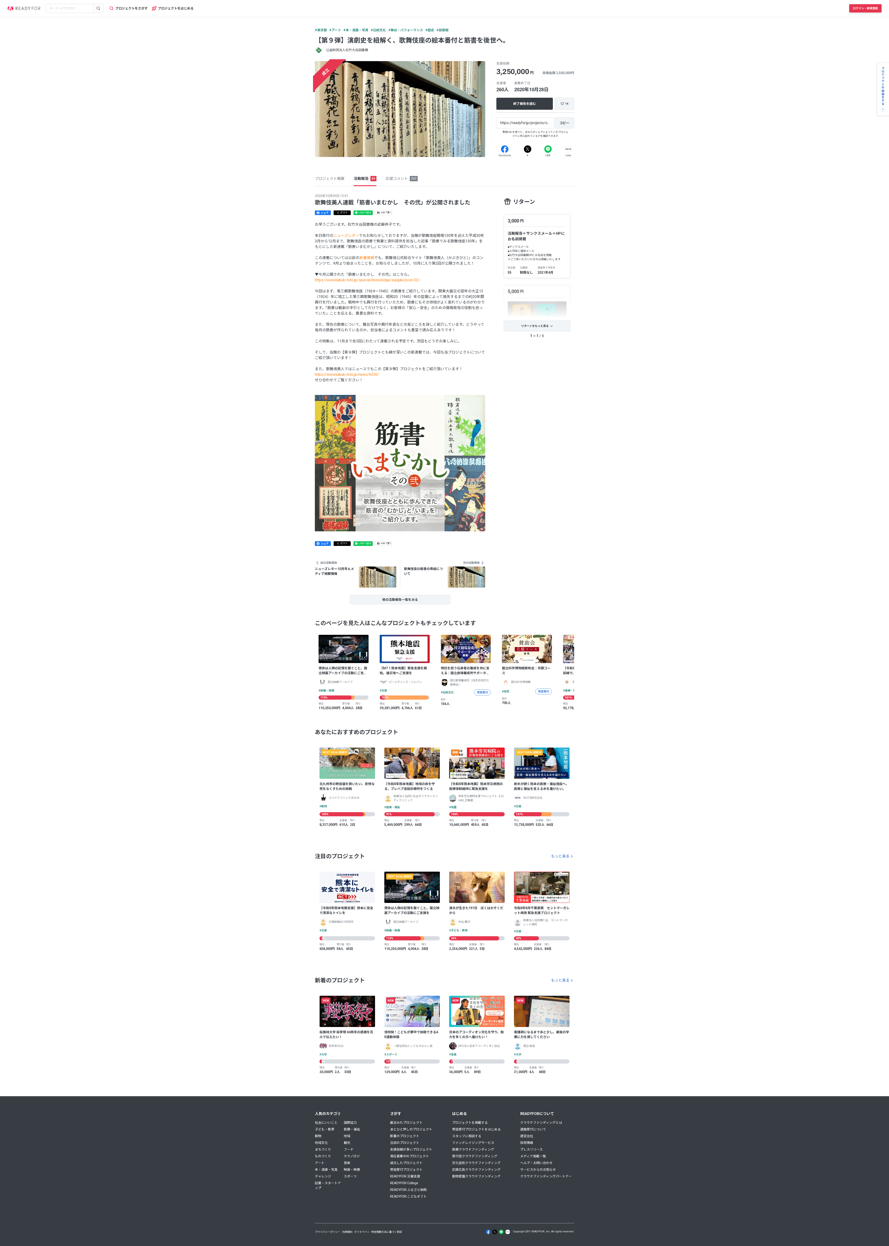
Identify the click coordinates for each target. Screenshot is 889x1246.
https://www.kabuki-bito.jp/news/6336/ (347, 374)
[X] (527, 149)
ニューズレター (346, 235)
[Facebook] (504, 149)
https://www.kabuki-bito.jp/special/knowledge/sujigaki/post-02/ (367, 280)
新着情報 (366, 258)
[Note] (568, 149)
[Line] (548, 149)
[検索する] (98, 8)
